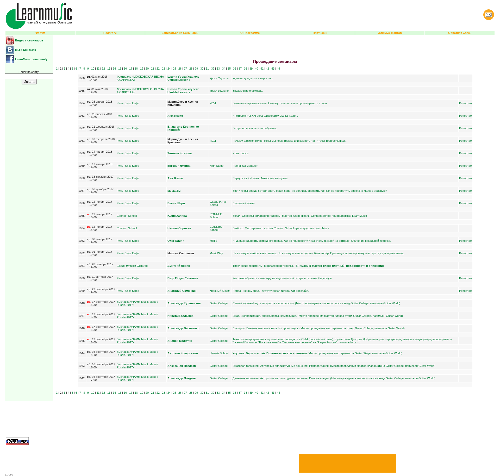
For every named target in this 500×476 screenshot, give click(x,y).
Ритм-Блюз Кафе (128, 103)
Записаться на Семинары (180, 32)
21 (152, 68)
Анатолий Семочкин (182, 290)
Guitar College (219, 303)
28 (190, 68)
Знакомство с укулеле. (248, 90)
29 (196, 68)
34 (223, 68)
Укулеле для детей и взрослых (253, 78)
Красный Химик (220, 290)
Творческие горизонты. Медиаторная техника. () (308, 265)
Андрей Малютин (179, 340)
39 (251, 68)
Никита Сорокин (179, 228)
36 (234, 68)
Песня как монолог (245, 165)
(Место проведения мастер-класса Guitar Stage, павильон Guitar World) (317, 353)
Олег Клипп (175, 240)
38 (245, 68)
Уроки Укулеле (219, 78)
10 (92, 68)
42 (267, 68)
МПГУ (213, 240)
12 (103, 68)
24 (169, 68)
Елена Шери (176, 203)
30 (201, 68)
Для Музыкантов (390, 32)
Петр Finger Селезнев (182, 278)
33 (218, 68)
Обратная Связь (459, 32)
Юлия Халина (177, 215)
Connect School (127, 215)
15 (119, 68)
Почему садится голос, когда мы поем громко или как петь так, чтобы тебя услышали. (290, 140)
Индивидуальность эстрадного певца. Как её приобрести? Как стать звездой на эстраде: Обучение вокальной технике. (312, 240)
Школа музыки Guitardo (132, 265)
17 (130, 68)
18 (136, 68)
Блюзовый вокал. (244, 203)
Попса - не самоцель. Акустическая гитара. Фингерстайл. (271, 290)
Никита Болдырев (180, 315)
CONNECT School (217, 216)
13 (108, 68)
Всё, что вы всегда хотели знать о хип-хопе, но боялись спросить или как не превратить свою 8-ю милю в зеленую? (310, 190)
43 (272, 68)
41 (262, 68)
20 (147, 68)
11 (98, 68)
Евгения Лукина (178, 165)
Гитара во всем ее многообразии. (255, 128)
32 (212, 68)
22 (158, 68)
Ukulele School (219, 353)
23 (163, 68)
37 (240, 68)
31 (207, 68)
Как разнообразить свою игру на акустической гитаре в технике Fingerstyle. (283, 278)
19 (141, 68)
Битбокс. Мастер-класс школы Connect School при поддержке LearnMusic (281, 228)
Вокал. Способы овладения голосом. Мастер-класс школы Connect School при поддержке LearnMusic (300, 215)
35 (229, 68)
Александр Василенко (183, 328)
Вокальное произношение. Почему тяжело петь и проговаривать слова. (280, 103)
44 (278, 68)
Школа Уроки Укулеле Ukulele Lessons (183, 78)
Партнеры (320, 32)
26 (180, 68)
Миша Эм (173, 190)
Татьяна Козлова (179, 153)
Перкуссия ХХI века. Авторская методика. (260, 178)
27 (185, 68)
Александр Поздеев (181, 365)
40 (256, 68)
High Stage (216, 165)
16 (125, 68)
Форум (40, 32)
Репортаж (465, 103)
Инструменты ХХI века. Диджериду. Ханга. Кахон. (265, 115)
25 (174, 68)
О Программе (250, 32)
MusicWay (216, 253)
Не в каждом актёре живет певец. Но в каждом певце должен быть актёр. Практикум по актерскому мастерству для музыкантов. (318, 253)
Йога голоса (240, 153)
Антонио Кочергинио (182, 353)
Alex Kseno (175, 115)
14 (114, 68)
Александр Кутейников (184, 303)
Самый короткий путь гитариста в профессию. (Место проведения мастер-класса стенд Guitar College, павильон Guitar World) (316, 303)
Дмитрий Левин (178, 265)
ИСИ (213, 103)
